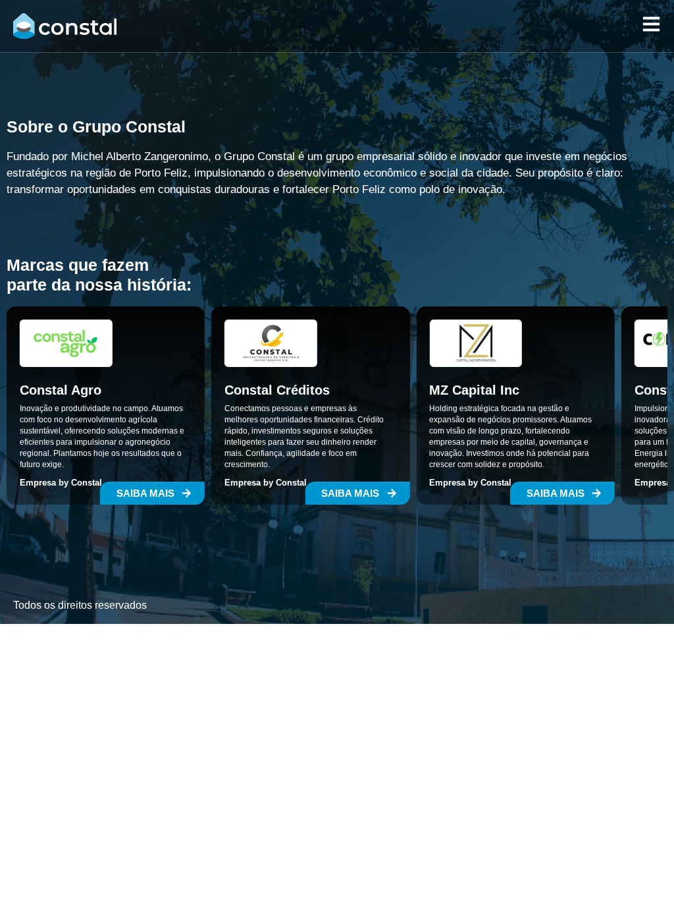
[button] (152, 493)
